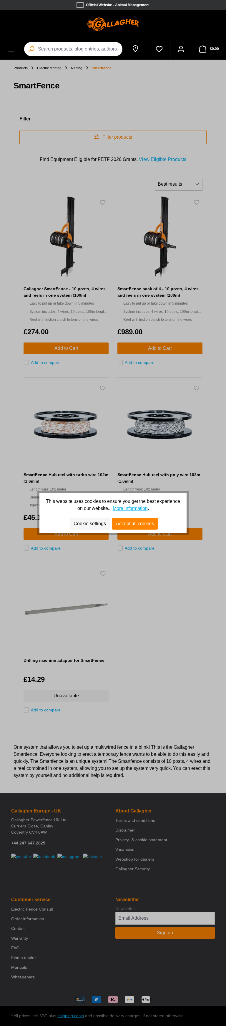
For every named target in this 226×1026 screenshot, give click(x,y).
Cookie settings (90, 523)
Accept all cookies (135, 523)
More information (130, 508)
